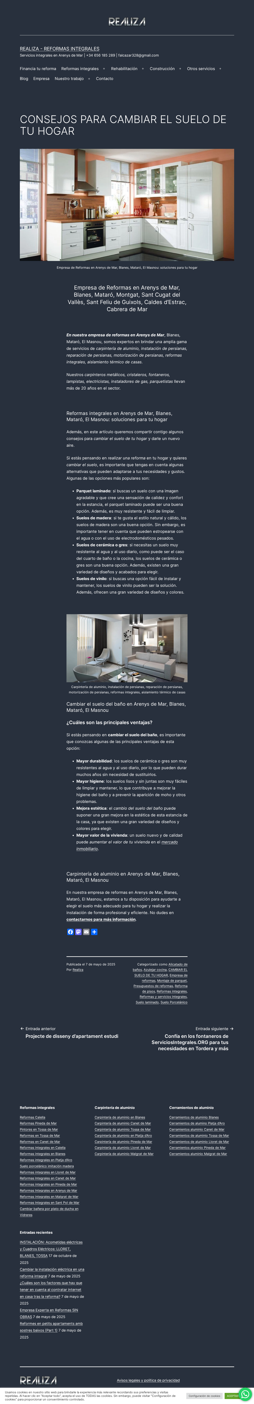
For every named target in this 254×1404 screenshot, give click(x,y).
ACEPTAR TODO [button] (237, 1395)
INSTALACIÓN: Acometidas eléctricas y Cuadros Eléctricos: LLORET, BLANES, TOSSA (51, 1249)
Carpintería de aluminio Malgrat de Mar (124, 1154)
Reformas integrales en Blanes (42, 1154)
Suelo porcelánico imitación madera (47, 1166)
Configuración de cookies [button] (204, 1395)
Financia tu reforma (38, 68)
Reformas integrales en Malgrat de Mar (49, 1197)
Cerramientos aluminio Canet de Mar (196, 1129)
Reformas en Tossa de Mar (40, 1135)
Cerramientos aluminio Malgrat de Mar (198, 1154)
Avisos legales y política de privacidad (148, 1380)
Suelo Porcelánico (174, 1002)
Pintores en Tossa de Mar (39, 1129)
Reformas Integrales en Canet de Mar (48, 1178)
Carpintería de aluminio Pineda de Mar (123, 1142)
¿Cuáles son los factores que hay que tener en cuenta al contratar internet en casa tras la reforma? (51, 1289)
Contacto (104, 78)
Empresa (41, 78)
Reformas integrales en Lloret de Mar (48, 1172)
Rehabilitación (124, 68)
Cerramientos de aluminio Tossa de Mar (199, 1135)
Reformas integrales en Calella (42, 1148)
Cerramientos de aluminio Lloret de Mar (199, 1142)
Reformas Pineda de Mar (38, 1123)
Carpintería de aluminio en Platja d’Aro (123, 1135)
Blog (24, 78)
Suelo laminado (147, 1002)
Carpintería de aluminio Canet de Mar (123, 1123)
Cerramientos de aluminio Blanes (194, 1117)
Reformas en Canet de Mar (40, 1142)
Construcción (162, 68)
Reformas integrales (80, 68)
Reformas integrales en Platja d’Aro (46, 1160)
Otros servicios (201, 68)
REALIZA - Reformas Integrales (59, 49)
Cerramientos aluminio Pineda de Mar (197, 1148)
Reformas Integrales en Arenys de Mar (48, 1190)
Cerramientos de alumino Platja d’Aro (197, 1123)
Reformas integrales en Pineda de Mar (48, 1184)
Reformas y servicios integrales (163, 997)
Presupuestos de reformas (153, 986)
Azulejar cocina (155, 970)
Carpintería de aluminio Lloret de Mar (123, 1148)
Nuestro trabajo (69, 78)
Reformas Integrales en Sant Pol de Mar (49, 1203)
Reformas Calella (32, 1117)
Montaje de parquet (172, 981)
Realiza (78, 970)
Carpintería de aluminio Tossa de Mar (123, 1129)
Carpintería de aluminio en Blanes (120, 1117)
